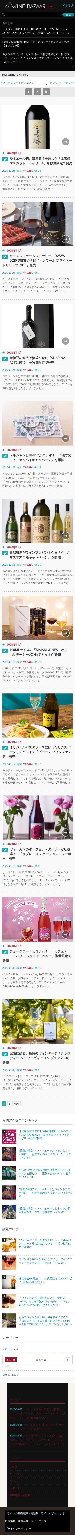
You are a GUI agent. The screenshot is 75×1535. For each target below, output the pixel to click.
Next (16, 1103)
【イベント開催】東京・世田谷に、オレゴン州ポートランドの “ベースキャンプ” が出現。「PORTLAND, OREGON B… (37, 31)
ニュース (41, 1360)
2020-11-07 (8, 968)
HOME (13, 1467)
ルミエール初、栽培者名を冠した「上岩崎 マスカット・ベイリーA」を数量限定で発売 (41, 160)
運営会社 (23, 1521)
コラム (6, 1374)
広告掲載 (10, 1521)
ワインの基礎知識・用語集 (22, 1513)
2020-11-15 (8, 662)
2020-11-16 (8, 564)
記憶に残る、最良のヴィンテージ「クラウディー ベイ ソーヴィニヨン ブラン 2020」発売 (36, 1058)
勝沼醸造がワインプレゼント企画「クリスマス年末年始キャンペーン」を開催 (40, 554)
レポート (7, 1349)
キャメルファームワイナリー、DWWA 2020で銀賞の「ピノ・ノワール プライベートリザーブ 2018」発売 (37, 260)
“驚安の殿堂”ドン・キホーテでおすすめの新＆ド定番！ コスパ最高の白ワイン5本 (44, 1210)
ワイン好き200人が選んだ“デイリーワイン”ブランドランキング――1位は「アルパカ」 (45, 1261)
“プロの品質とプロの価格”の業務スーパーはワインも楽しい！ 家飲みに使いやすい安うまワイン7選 (45, 1173)
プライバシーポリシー (18, 1528)
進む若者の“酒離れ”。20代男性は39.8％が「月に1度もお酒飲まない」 (46, 1280)
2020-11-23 (8, 467)
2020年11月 (14, 153)
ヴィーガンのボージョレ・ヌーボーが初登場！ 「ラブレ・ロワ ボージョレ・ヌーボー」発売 (36, 854)
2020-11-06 (8, 1070)
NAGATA (28, 170)
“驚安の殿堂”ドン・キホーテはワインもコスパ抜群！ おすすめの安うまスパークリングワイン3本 (45, 1154)
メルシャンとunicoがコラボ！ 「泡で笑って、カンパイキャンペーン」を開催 (40, 457)
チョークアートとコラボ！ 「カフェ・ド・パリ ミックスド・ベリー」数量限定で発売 (36, 956)
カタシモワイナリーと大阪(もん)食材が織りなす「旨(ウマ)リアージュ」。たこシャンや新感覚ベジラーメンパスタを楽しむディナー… (37, 58)
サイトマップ (39, 1521)
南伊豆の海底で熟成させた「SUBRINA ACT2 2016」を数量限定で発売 (37, 360)
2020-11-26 (8, 170)
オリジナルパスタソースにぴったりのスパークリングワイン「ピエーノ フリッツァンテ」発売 (36, 752)
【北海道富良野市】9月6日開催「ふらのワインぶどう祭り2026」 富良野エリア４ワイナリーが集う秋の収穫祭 (45, 1135)
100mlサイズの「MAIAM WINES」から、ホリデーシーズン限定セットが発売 (40, 652)
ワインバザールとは (52, 1513)
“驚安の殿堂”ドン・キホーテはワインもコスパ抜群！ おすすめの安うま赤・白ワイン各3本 (45, 1192)
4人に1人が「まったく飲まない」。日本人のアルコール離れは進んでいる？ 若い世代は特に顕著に (45, 1243)
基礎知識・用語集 (20, 1495)
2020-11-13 (8, 866)
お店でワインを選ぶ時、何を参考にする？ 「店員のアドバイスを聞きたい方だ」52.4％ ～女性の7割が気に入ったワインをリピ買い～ (46, 1320)
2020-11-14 (8, 764)
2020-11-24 (8, 370)
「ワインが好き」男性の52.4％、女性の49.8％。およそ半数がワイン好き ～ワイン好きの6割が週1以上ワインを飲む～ (44, 1301)
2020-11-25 (8, 272)
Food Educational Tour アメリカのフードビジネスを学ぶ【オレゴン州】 (35, 43)
